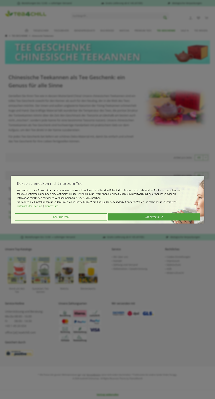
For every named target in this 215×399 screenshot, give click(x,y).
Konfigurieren (61, 216)
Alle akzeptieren (154, 216)
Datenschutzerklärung (30, 206)
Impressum (51, 206)
